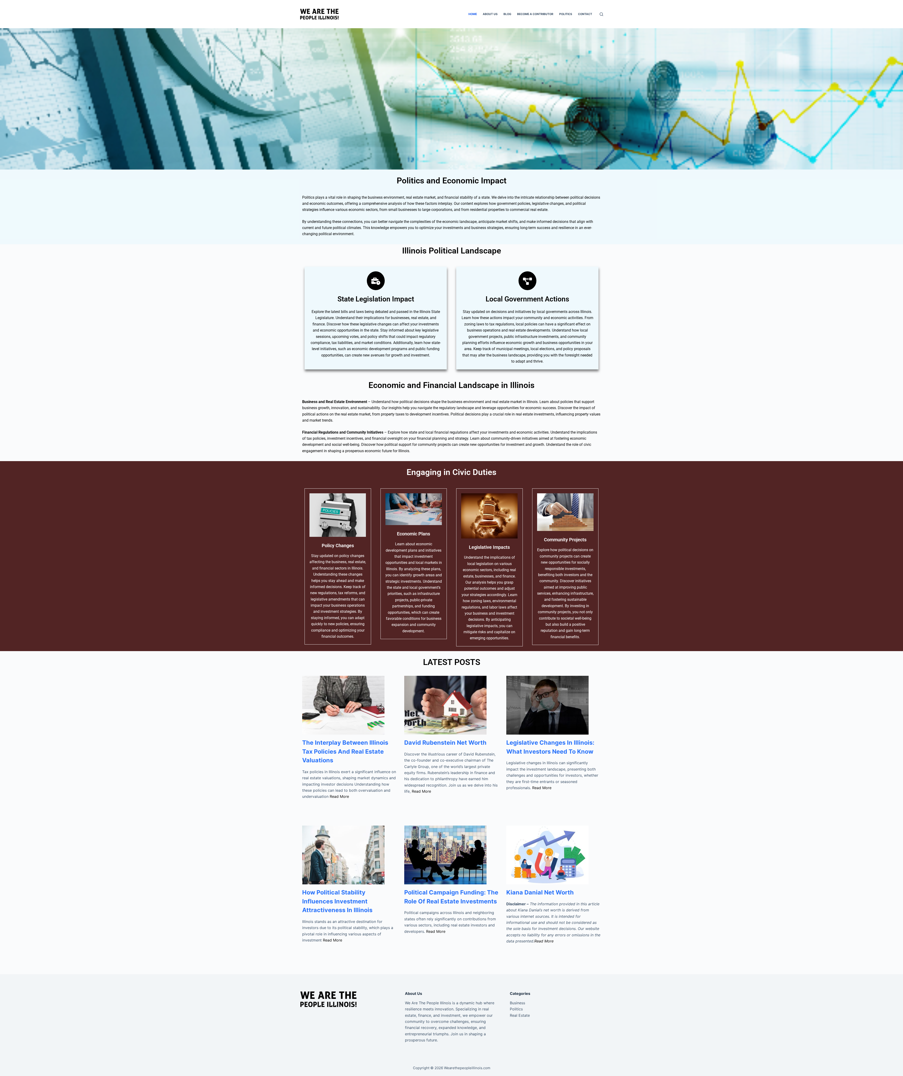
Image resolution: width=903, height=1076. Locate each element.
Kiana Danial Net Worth (540, 892)
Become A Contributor (535, 14)
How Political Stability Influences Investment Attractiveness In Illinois (337, 901)
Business (517, 1003)
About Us (490, 14)
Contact (585, 14)
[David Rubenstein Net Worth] (451, 705)
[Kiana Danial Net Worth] (553, 855)
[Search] (601, 14)
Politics (565, 14)
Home (472, 14)
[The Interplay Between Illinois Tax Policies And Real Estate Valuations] (349, 705)
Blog (507, 14)
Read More (339, 796)
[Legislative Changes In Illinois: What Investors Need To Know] (553, 705)
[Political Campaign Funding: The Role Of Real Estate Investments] (451, 855)
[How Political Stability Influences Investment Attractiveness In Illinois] (349, 855)
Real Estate (520, 1015)
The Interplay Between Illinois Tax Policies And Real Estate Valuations (345, 751)
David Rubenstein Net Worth (445, 742)
